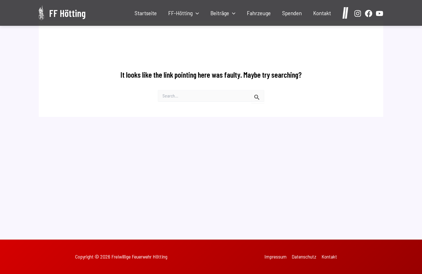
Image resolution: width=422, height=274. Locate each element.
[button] (196, 13)
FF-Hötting (180, 12)
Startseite (146, 12)
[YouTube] (379, 13)
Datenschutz (304, 256)
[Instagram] (357, 13)
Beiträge (219, 12)
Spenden (292, 12)
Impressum (275, 256)
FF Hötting (67, 13)
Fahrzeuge (259, 12)
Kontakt (322, 12)
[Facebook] (368, 13)
